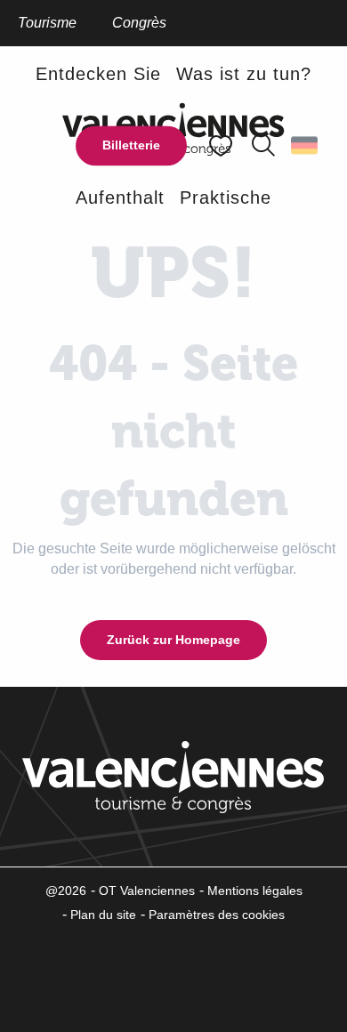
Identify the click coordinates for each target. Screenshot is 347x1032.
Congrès (139, 22)
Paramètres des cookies (217, 914)
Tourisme (47, 22)
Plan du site (103, 914)
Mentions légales (255, 890)
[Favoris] (222, 145)
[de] (305, 146)
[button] (263, 146)
